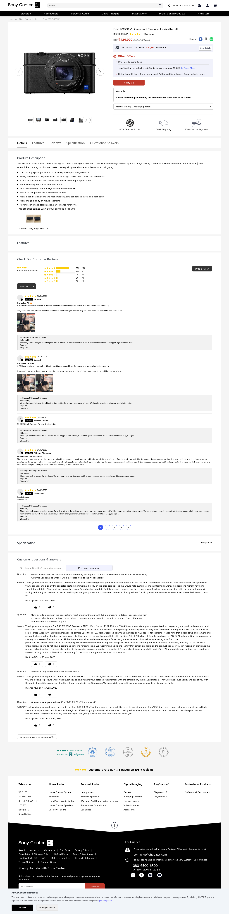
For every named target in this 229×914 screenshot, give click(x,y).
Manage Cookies (47, 907)
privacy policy (105, 900)
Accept (22, 907)
